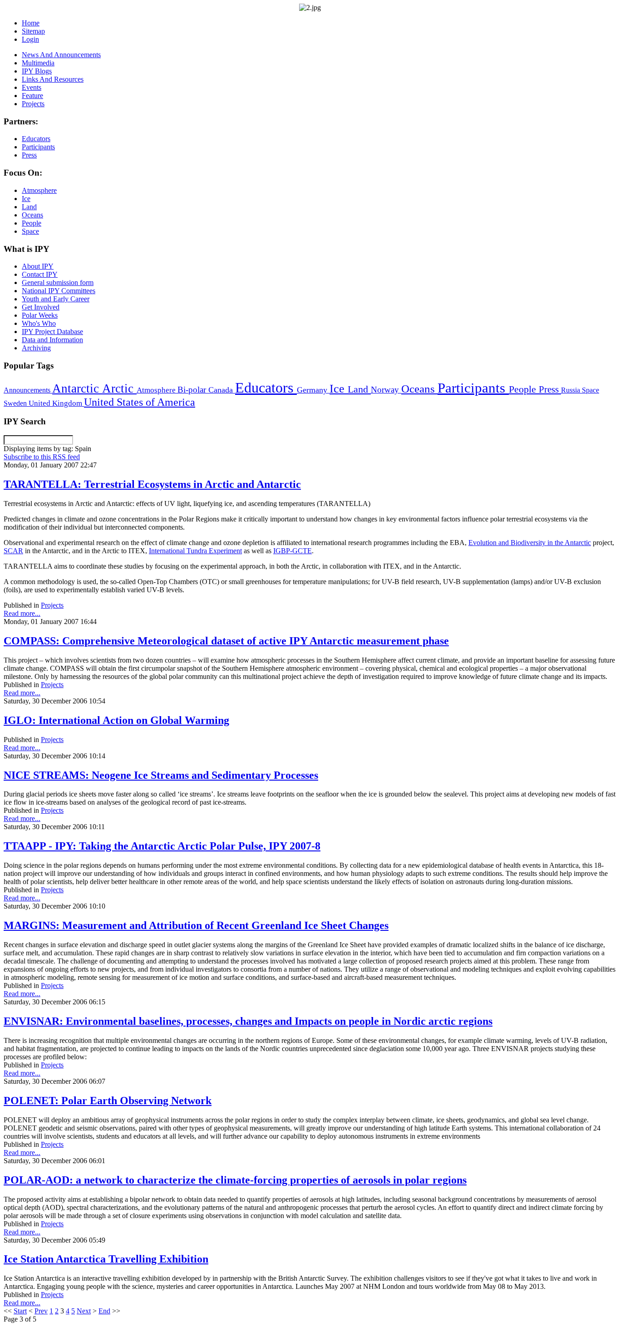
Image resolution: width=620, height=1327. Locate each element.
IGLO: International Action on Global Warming (116, 720)
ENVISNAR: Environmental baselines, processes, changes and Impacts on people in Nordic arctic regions (248, 1021)
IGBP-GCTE (292, 551)
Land (359, 389)
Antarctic (77, 388)
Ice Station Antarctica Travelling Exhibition (106, 1259)
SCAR (13, 551)
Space (590, 390)
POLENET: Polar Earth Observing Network (108, 1100)
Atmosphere (157, 389)
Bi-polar (192, 389)
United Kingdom (56, 403)
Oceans (419, 389)
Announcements (28, 390)
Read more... (22, 613)
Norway (386, 389)
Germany (313, 389)
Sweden (16, 403)
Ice (339, 388)
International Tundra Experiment (195, 551)
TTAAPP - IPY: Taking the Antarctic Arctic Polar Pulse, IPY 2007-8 (162, 846)
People (524, 389)
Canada (221, 389)
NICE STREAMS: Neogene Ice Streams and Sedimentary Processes (161, 775)
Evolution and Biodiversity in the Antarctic (529, 542)
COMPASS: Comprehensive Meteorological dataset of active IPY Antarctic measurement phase (226, 641)
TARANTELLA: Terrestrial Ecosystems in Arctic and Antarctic (152, 484)
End (104, 1311)
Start (20, 1311)
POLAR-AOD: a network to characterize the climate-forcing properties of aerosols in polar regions (235, 1180)
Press (550, 389)
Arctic (119, 388)
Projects (52, 605)
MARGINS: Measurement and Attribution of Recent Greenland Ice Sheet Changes (196, 925)
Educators (266, 387)
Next (84, 1311)
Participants (473, 388)
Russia (571, 390)
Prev (41, 1311)
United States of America (139, 402)
